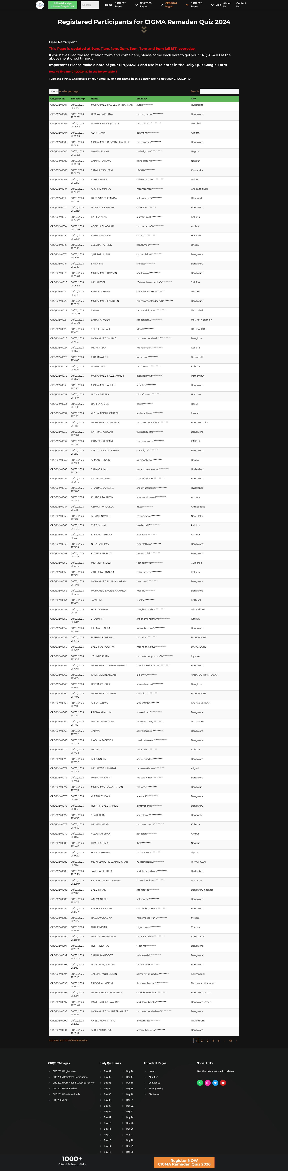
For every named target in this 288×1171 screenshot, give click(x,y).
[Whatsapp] (200, 1083)
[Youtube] (223, 1083)
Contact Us (241, 4)
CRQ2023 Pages (196, 4)
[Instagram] (208, 1083)
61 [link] (230, 1040)
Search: (195, 91)
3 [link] (207, 1040)
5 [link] (219, 1040)
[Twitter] (215, 1083)
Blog (218, 4)
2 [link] (201, 1040)
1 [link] (196, 1040)
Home (108, 4)
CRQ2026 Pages (120, 4)
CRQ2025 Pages (146, 4)
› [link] (236, 1040)
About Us (227, 4)
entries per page (68, 91)
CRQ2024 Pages (171, 4)
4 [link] (213, 1040)
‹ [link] (190, 1040)
